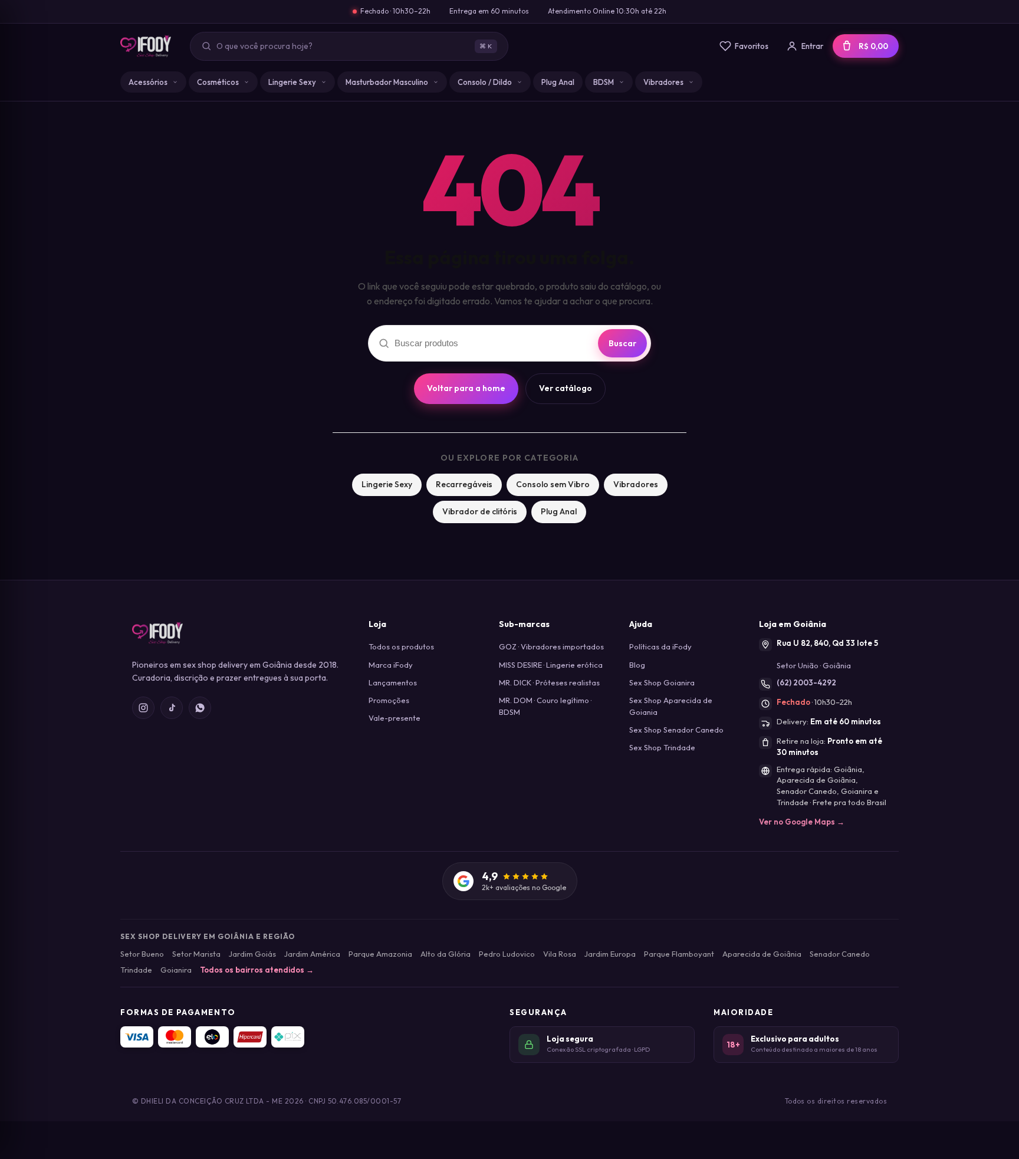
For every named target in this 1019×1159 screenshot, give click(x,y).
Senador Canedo (840, 953)
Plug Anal (557, 82)
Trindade (136, 969)
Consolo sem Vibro (553, 484)
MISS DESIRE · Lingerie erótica (551, 664)
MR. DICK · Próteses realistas (549, 682)
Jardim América (312, 953)
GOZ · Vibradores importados (551, 646)
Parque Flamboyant (679, 953)
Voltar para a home (466, 388)
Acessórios (148, 82)
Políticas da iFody (660, 646)
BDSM (603, 82)
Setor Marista (196, 953)
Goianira (176, 969)
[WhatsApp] (200, 708)
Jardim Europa (610, 953)
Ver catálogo (565, 388)
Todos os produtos (401, 646)
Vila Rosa (559, 953)
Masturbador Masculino (387, 82)
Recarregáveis (464, 484)
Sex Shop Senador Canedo (676, 729)
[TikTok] (171, 708)
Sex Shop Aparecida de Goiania (670, 706)
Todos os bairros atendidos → (257, 969)
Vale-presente (394, 718)
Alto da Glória (445, 953)
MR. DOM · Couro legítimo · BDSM (545, 706)
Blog (637, 664)
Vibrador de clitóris (479, 511)
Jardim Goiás (252, 953)
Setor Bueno (142, 953)
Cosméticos (218, 82)
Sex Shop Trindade (662, 747)
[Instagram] (143, 708)
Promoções (389, 700)
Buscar (622, 343)
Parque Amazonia (380, 953)
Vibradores (663, 82)
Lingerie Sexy (292, 82)
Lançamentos (393, 682)
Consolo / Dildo (485, 82)
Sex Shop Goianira (662, 682)
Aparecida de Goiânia (761, 953)
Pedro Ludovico (507, 953)
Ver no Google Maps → (801, 821)
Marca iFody (391, 664)
